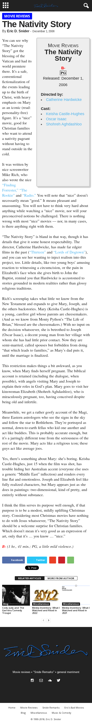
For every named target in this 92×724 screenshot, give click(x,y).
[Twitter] (59, 680)
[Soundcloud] (50, 680)
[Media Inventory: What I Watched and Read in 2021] (76, 595)
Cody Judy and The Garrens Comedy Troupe (13, 610)
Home (11, 707)
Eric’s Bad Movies (74, 707)
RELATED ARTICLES (29, 578)
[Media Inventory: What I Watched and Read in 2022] (46, 595)
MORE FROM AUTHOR (60, 578)
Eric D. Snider (18, 31)
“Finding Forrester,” (10, 187)
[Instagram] (33, 680)
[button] (85, 6)
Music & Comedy (61, 712)
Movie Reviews (17, 16)
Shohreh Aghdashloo (64, 124)
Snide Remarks (50, 707)
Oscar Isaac (56, 119)
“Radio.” (29, 195)
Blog (5, 603)
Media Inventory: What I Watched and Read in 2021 (76, 610)
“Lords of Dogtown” (69, 252)
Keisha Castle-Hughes (65, 114)
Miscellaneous (41, 603)
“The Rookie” (14, 192)
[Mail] (42, 680)
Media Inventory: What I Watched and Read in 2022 (46, 610)
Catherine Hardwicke (64, 99)
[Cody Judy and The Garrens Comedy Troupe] (16, 595)
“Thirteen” (37, 252)
